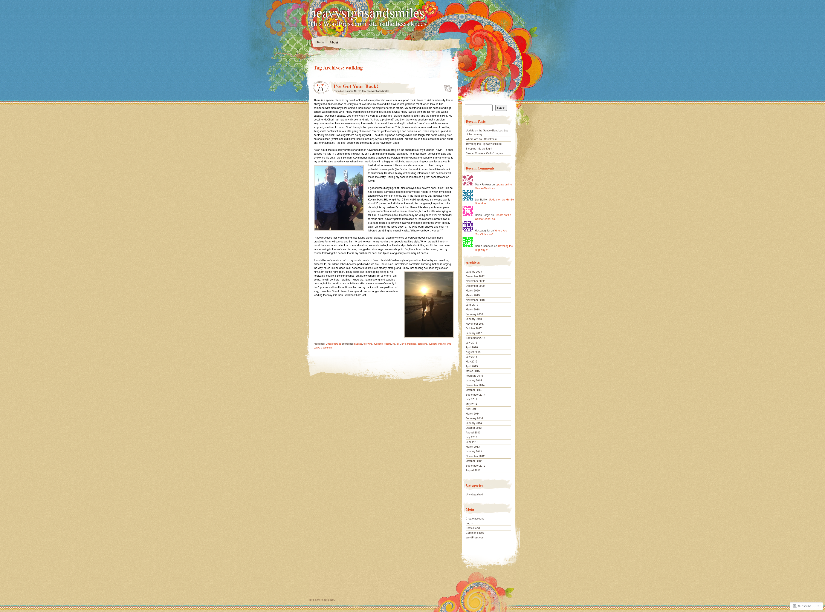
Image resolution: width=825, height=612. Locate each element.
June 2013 (472, 442)
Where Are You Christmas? (481, 139)
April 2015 (472, 366)
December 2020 (475, 285)
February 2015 (474, 375)
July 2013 (471, 437)
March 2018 (473, 309)
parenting (422, 343)
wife (449, 343)
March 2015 (473, 371)
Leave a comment (323, 347)
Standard (447, 87)
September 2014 (475, 394)
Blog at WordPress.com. (322, 599)
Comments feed (475, 532)
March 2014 (473, 413)
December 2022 (475, 276)
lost (398, 343)
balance (358, 343)
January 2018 (474, 319)
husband (378, 343)
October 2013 (474, 427)
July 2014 (471, 399)
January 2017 (474, 333)
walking (442, 343)
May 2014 (471, 404)
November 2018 (475, 300)
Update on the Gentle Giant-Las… (493, 186)
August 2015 (473, 352)
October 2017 (474, 328)
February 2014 (474, 418)
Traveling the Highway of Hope (484, 143)
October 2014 (474, 390)
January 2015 (474, 380)
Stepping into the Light (479, 148)
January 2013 (474, 451)
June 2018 (472, 304)
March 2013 (473, 446)
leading (387, 343)
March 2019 (473, 295)
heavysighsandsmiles (367, 12)
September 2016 (475, 337)
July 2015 (471, 356)
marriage (411, 343)
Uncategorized (333, 343)
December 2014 (475, 385)
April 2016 (472, 347)
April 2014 (472, 408)
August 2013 (473, 432)
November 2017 (475, 323)
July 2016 (471, 342)
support (433, 343)
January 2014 (474, 423)
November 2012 (475, 456)
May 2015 (471, 361)
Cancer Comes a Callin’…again (484, 153)
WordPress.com (475, 537)
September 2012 (475, 465)
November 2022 (475, 281)
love (404, 343)
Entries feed (473, 528)
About (333, 42)
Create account (475, 518)
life (394, 343)
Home (319, 41)
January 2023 (474, 271)
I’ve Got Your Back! (355, 86)
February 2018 (474, 314)
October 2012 (474, 460)
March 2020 (473, 290)
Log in (469, 523)
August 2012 (473, 470)
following (368, 343)
